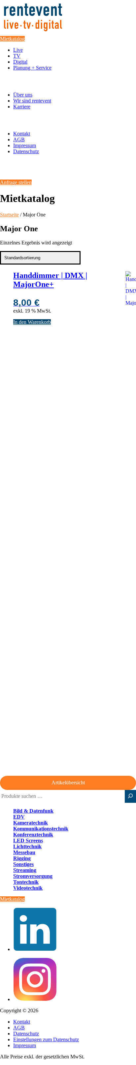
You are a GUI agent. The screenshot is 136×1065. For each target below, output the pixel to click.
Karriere (21, 106)
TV (16, 56)
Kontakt (21, 133)
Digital (20, 62)
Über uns (22, 95)
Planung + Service (32, 67)
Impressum (24, 145)
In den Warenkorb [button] (32, 322)
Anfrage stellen (16, 182)
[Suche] (130, 796)
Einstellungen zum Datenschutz (46, 1039)
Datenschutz (26, 151)
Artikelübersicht (68, 782)
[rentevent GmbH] (33, 33)
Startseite (9, 214)
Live (18, 50)
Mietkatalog (12, 39)
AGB (19, 139)
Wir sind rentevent (32, 100)
